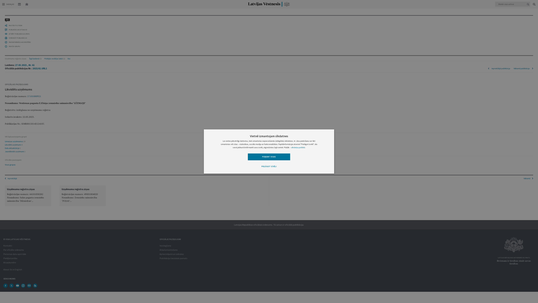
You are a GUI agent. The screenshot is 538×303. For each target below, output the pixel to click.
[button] (269, 166)
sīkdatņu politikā (298, 147)
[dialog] (269, 151)
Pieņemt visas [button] (269, 156)
